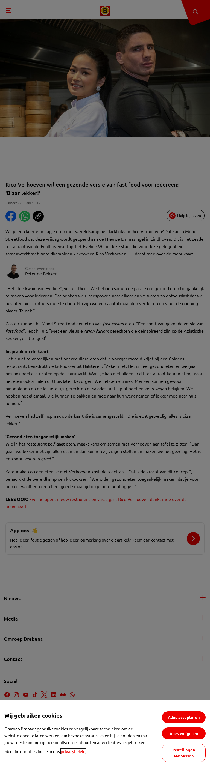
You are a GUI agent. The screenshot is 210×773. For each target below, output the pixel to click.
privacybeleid (73, 751)
